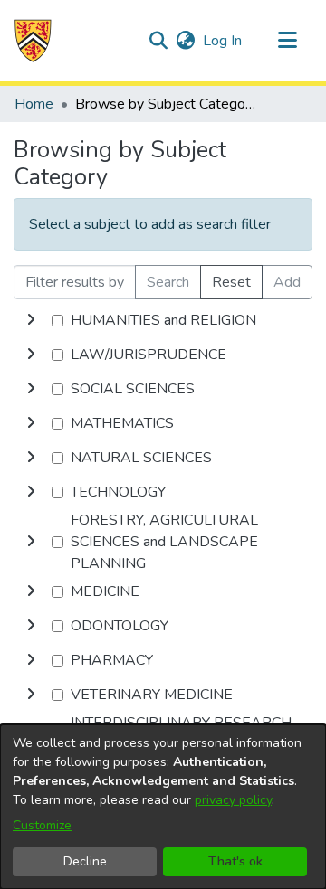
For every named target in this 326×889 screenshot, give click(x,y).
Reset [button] (231, 282)
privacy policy (233, 800)
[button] (33, 40)
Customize (42, 825)
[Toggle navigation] (287, 41)
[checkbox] (57, 320)
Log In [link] (223, 41)
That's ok (235, 861)
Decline (85, 861)
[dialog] (163, 806)
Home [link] (33, 104)
